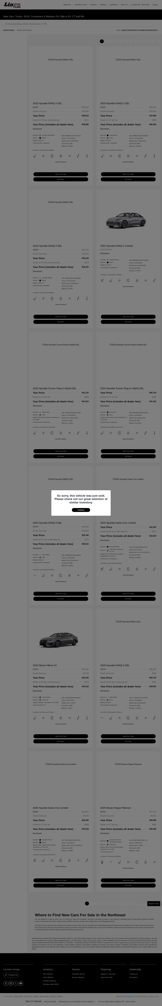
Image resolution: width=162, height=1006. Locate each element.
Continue (81, 510)
